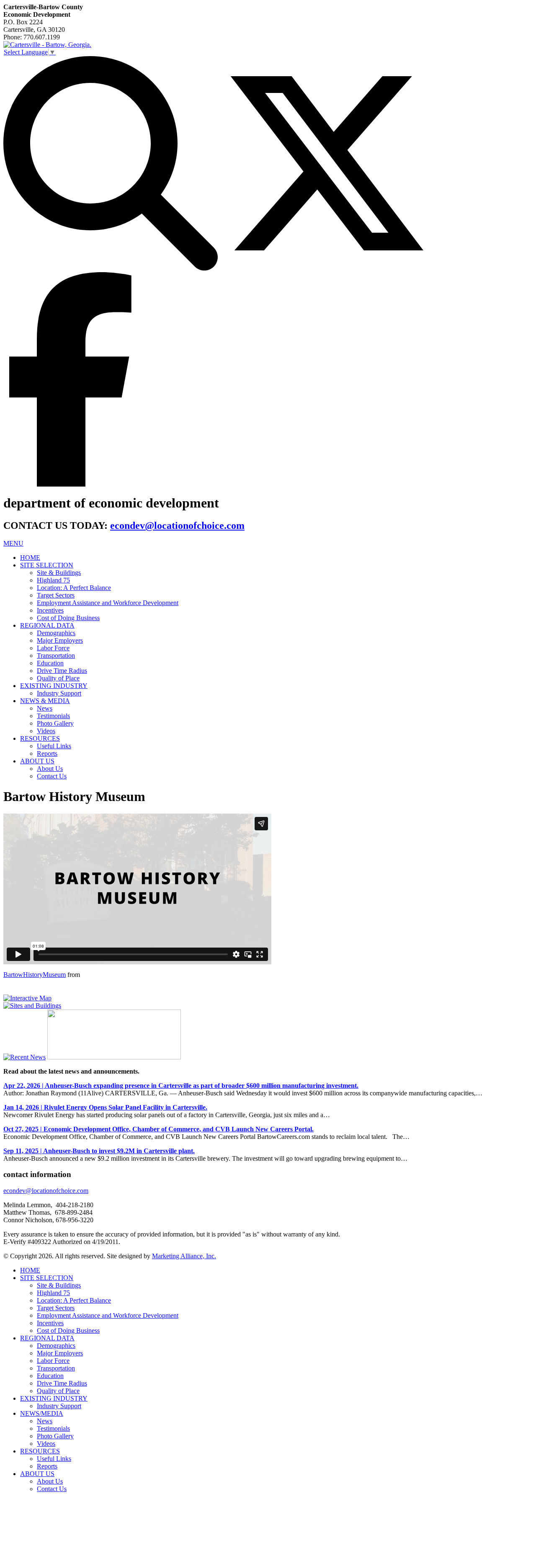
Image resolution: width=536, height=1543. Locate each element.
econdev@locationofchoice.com (177, 525)
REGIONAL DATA (47, 625)
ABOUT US (37, 761)
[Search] (110, 268)
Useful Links (54, 746)
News (44, 708)
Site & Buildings (59, 572)
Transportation (56, 655)
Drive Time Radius (62, 670)
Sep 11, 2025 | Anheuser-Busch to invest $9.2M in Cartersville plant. (99, 1150)
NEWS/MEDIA (41, 1413)
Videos (46, 730)
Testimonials (53, 715)
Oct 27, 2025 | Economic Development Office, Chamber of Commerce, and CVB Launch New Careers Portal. (158, 1129)
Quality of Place (58, 678)
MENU (13, 543)
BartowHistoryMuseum (34, 974)
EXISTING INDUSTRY (54, 685)
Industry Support (59, 693)
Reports (47, 753)
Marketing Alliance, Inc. (184, 1256)
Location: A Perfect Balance (74, 587)
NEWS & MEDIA (45, 700)
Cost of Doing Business (68, 617)
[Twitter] (326, 268)
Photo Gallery (55, 723)
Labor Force (53, 648)
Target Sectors (56, 595)
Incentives (50, 610)
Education (50, 663)
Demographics (56, 632)
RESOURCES (40, 738)
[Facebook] (70, 484)
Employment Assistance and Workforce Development (107, 602)
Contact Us (52, 776)
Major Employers (60, 640)
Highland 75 (53, 580)
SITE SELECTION (46, 565)
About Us (50, 768)
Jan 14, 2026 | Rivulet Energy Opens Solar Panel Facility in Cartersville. (105, 1107)
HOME (30, 557)
